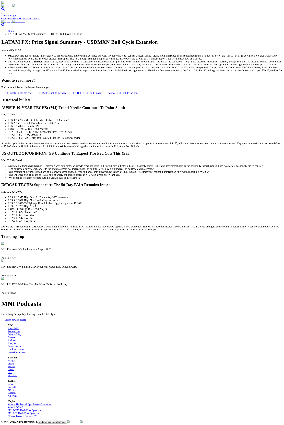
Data (10, 372)
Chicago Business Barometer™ (22, 416)
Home (11, 31)
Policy (11, 363)
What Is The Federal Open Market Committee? (30, 404)
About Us (15, 18)
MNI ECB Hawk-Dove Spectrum (23, 413)
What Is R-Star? (15, 407)
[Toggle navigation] (2, 13)
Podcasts (12, 387)
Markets (11, 366)
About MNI (13, 328)
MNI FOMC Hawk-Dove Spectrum (24, 410)
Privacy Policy (15, 334)
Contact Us (26, 18)
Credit (11, 369)
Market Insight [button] (8, 15)
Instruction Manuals (17, 352)
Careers (36, 18)
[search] (3, 9)
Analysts (12, 343)
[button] (142, 5)
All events (12, 396)
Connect (5, 18)
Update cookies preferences (52, 422)
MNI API (12, 375)
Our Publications (16, 349)
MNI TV (12, 390)
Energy (11, 360)
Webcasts (12, 393)
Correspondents (15, 346)
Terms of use (14, 331)
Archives (12, 340)
